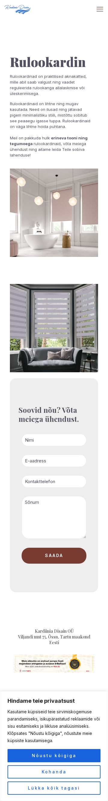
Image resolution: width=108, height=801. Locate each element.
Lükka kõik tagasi (54, 787)
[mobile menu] (100, 9)
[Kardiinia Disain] (17, 9)
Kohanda (54, 771)
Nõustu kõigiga (54, 755)
